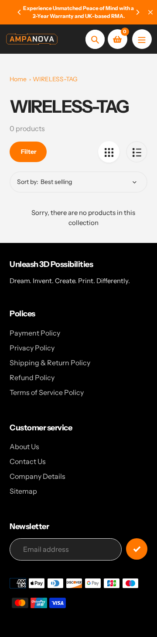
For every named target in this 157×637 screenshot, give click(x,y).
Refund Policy (32, 377)
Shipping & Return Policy (50, 362)
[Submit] (136, 549)
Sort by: (27, 182)
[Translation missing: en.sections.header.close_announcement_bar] (150, 12)
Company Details (37, 476)
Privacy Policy (32, 347)
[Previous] (19, 12)
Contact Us (28, 461)
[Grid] (108, 152)
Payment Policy (35, 333)
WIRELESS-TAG (55, 79)
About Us (24, 446)
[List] (136, 152)
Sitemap (23, 491)
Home (18, 79)
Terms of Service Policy (47, 392)
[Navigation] (142, 39)
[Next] (137, 12)
